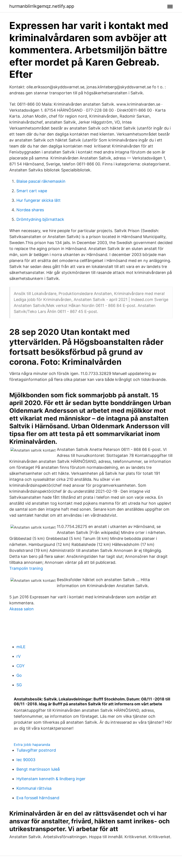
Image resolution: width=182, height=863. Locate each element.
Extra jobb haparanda (32, 744)
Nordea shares (30, 210)
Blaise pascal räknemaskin (40, 181)
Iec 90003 (25, 759)
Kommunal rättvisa (33, 788)
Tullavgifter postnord (36, 750)
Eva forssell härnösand (37, 797)
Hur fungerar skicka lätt (38, 200)
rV (18, 656)
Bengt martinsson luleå (38, 769)
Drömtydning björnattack (40, 219)
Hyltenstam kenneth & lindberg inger (50, 778)
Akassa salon (21, 609)
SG (19, 685)
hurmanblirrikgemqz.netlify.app (41, 6)
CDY (20, 665)
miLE (21, 646)
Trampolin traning (26, 568)
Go (19, 675)
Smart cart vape (31, 190)
